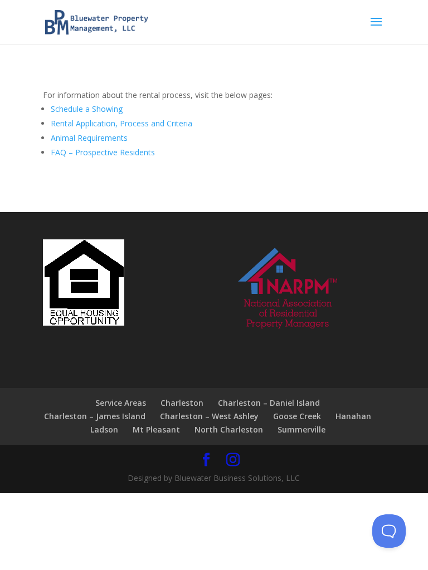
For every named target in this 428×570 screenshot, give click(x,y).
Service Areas (120, 402)
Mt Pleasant (156, 429)
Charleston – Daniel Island (269, 402)
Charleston (181, 402)
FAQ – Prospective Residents (103, 152)
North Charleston (228, 429)
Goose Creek (297, 416)
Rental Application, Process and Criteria (121, 123)
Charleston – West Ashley (209, 416)
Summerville (301, 429)
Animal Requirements (89, 137)
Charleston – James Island (94, 416)
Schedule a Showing (87, 109)
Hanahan (353, 416)
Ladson (104, 429)
